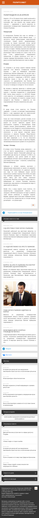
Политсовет (19, 2)
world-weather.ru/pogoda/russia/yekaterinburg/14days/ (19, 417)
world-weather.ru (19, 419)
